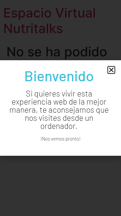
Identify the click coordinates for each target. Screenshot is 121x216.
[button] (111, 70)
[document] (60, 108)
